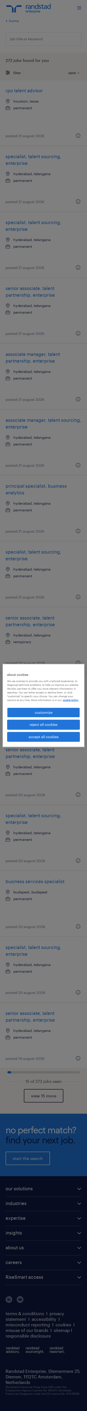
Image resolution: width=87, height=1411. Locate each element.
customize (43, 712)
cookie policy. (71, 700)
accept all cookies (44, 737)
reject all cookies (43, 724)
